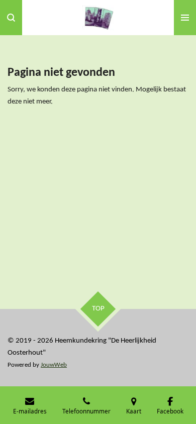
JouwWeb (54, 365)
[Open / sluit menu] (185, 17)
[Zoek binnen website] (11, 17)
